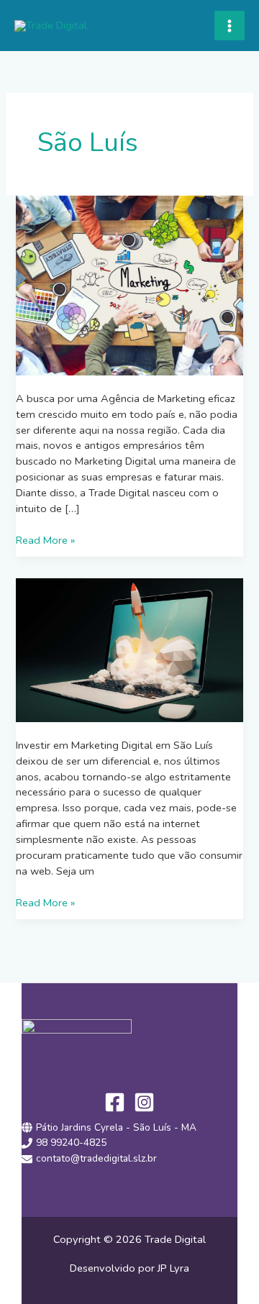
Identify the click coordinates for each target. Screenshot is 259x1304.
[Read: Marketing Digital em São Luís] (129, 649)
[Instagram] (144, 1102)
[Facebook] (114, 1102)
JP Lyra (172, 1268)
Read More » (45, 540)
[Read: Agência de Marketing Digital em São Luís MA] (129, 285)
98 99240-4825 (71, 1142)
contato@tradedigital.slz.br (96, 1158)
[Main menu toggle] (229, 26)
